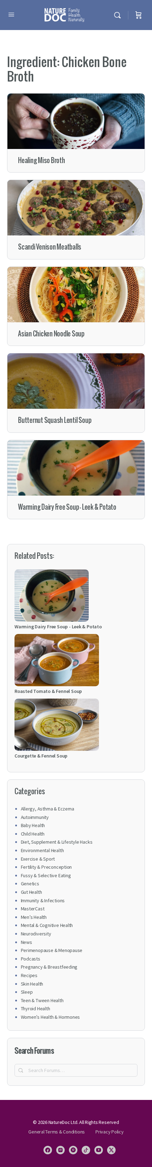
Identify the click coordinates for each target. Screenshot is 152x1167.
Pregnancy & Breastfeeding (49, 967)
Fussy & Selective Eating (46, 875)
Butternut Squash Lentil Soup (54, 420)
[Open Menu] (11, 14)
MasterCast (33, 908)
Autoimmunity (35, 817)
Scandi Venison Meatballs (49, 247)
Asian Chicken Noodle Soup (51, 334)
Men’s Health (34, 917)
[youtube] (98, 1150)
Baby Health (33, 825)
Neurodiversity (36, 933)
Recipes (29, 975)
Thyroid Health (35, 1008)
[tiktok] (86, 1150)
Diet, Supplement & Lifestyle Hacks (57, 842)
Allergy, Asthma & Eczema (47, 809)
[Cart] (138, 15)
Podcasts (30, 959)
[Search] (119, 15)
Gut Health (31, 892)
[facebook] (47, 1150)
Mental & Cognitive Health (47, 925)
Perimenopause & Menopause (52, 950)
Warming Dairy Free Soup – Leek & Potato (67, 507)
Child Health (33, 834)
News (26, 942)
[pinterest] (73, 1150)
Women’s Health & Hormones (50, 1017)
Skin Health (32, 984)
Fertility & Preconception (46, 867)
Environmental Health (42, 850)
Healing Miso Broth (41, 160)
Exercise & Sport (38, 859)
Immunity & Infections (43, 900)
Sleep (27, 992)
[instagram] (60, 1150)
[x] (111, 1150)
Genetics (30, 883)
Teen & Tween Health (42, 1000)
